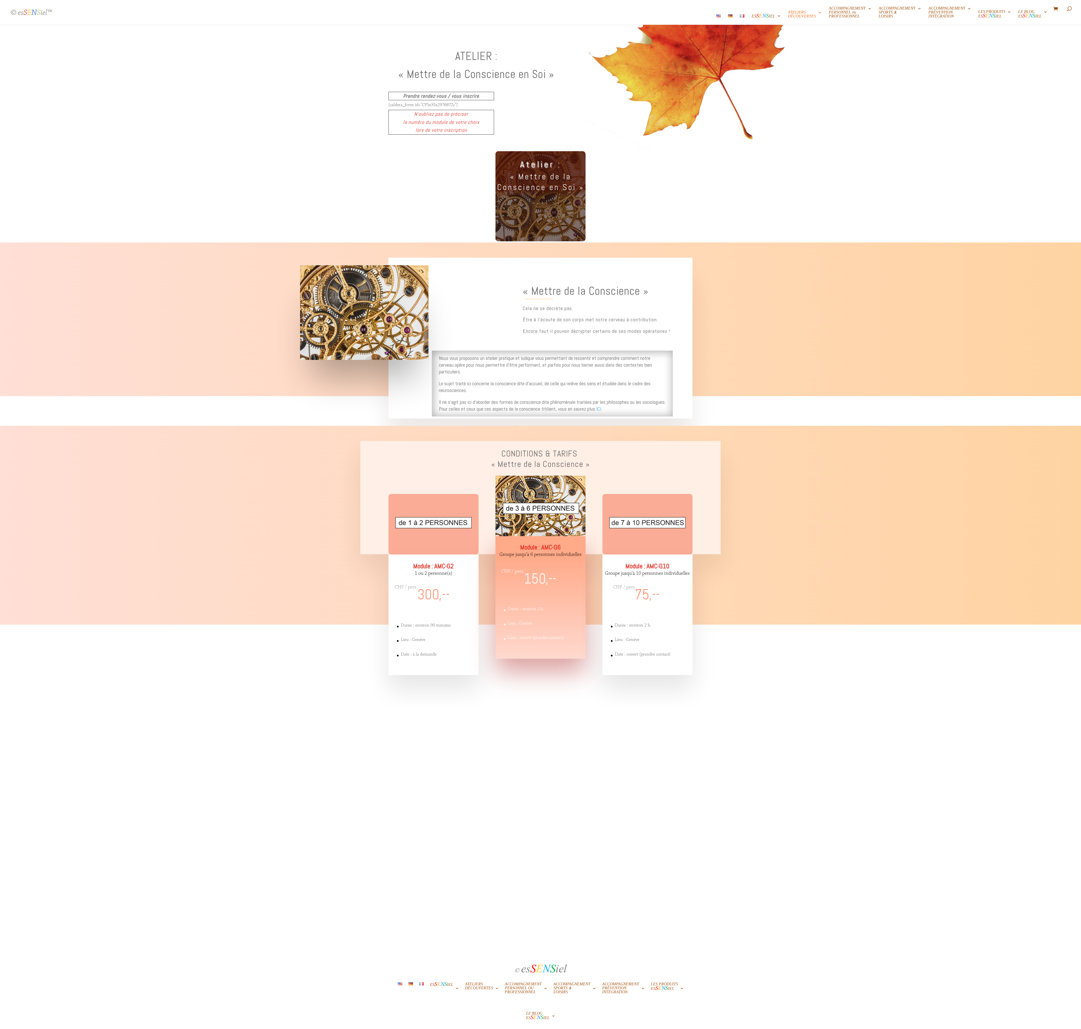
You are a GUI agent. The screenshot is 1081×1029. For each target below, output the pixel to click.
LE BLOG (1030, 15)
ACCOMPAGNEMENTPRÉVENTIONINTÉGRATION (946, 13)
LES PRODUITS (991, 15)
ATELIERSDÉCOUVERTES (802, 15)
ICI (598, 409)
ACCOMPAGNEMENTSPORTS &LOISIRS (897, 13)
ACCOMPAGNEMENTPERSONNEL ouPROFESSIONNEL (847, 13)
